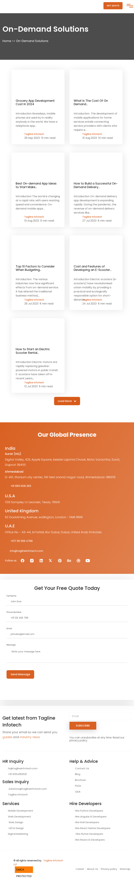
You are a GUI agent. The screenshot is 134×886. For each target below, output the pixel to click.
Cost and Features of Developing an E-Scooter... (92, 268)
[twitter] (50, 560)
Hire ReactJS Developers (89, 839)
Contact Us (81, 768)
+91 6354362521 (17, 774)
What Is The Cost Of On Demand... (91, 102)
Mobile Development (20, 810)
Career (80, 869)
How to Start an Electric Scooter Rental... (33, 350)
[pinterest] (59, 560)
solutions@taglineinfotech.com (27, 788)
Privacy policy (109, 869)
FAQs (77, 785)
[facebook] (22, 560)
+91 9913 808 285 (20, 486)
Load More (65, 401)
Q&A (77, 791)
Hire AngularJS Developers (90, 816)
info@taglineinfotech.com (26, 551)
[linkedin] (41, 560)
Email (9, 628)
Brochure (80, 780)
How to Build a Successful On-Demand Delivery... (96, 185)
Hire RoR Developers (86, 822)
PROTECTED (24, 876)
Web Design (15, 822)
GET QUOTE (113, 5)
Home (6, 41)
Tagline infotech (17, 794)
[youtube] (87, 560)
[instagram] (31, 560)
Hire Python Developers (88, 810)
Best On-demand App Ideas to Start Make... (36, 185)
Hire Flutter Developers (88, 834)
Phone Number (14, 612)
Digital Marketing (17, 834)
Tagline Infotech (34, 134)
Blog (77, 774)
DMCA (20, 869)
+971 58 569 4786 (21, 541)
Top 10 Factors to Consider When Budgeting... (35, 268)
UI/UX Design (15, 828)
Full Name (11, 595)
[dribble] (78, 560)
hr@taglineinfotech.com (22, 768)
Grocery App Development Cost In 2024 (35, 102)
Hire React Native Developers (92, 828)
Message (11, 644)
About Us (92, 869)
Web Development (19, 816)
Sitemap (125, 869)
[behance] (69, 560)
